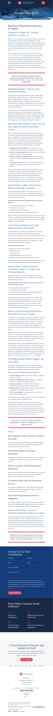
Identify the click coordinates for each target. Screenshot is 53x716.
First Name (10, 558)
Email (28, 562)
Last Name (30, 558)
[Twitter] (28, 696)
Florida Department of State (15, 55)
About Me (15, 665)
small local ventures (35, 99)
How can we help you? (13, 572)
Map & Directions (26, 684)
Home (10, 665)
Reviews (35, 665)
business (15, 39)
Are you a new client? (13, 567)
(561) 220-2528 (26, 690)
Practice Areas (23, 665)
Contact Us (41, 665)
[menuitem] (9, 711)
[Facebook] (25, 696)
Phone (9, 562)
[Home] (26, 2)
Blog (30, 665)
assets (32, 355)
